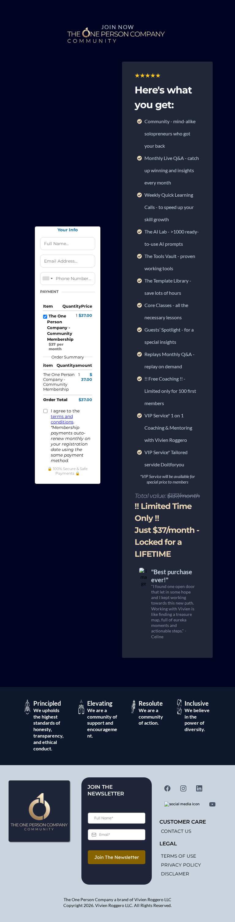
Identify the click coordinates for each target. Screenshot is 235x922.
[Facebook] (167, 788)
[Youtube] (212, 804)
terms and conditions (62, 419)
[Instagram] (183, 788)
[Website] (181, 804)
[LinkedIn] (199, 788)
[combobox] (47, 278)
